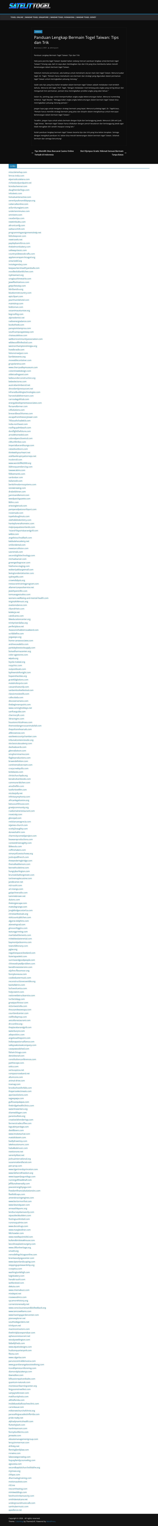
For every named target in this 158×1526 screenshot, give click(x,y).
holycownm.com (16, 992)
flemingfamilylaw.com (19, 1449)
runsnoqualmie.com (18, 1222)
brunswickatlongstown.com (21, 874)
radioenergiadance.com (20, 321)
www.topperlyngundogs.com (22, 1176)
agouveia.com (15, 1464)
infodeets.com (15, 193)
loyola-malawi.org (17, 662)
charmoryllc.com (16, 715)
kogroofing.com (16, 314)
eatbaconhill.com (17, 229)
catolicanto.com (16, 615)
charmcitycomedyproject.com (23, 835)
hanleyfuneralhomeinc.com (21, 523)
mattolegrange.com (18, 906)
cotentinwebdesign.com (20, 371)
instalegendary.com (18, 264)
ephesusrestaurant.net (19, 1336)
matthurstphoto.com (18, 1396)
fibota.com (14, 1353)
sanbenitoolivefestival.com (21, 690)
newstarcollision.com (18, 548)
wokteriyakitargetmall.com (21, 569)
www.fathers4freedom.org (21, 1173)
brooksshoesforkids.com (20, 1087)
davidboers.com (16, 1130)
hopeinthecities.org (18, 676)
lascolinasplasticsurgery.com (22, 1244)
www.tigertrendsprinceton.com (23, 1169)
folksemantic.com (17, 473)
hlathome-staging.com (19, 566)
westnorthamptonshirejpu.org (23, 346)
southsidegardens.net (19, 1322)
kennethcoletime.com (19, 867)
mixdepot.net (15, 1293)
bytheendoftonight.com (20, 672)
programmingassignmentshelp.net (25, 232)
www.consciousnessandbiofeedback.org (27, 1307)
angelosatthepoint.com (19, 1038)
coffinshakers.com (17, 850)
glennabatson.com (17, 750)
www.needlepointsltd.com (21, 1236)
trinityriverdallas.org (18, 622)
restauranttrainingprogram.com (24, 583)
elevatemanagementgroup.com (23, 1439)
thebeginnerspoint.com (20, 704)
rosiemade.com (16, 513)
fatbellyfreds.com (17, 1343)
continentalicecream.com (20, 764)
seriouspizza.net (16, 1070)
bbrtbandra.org (16, 289)
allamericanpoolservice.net (21, 587)
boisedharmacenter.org (20, 651)
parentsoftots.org (17, 1116)
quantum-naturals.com (19, 1382)
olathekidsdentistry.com (20, 520)
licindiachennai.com (18, 186)
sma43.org (14, 1251)
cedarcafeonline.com (18, 204)
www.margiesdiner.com (20, 1229)
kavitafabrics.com (17, 985)
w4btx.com (14, 534)
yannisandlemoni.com (19, 495)
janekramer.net (16, 882)
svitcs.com (13, 1066)
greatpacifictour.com (18, 1002)
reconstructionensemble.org (22, 981)
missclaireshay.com (18, 172)
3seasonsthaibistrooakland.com (24, 630)
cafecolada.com (16, 697)
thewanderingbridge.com (20, 860)
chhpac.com (14, 1474)
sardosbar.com (16, 477)
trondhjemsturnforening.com (22, 1368)
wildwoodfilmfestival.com (20, 342)
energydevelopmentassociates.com (25, 402)
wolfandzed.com (16, 1283)
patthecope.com (16, 1063)
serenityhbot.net (16, 1155)
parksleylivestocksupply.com (22, 647)
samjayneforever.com (19, 1393)
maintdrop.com (16, 303)
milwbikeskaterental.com (20, 938)
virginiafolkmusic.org (18, 601)
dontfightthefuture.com (20, 431)
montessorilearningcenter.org (23, 1386)
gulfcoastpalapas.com (19, 1102)
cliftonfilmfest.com (17, 442)
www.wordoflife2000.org (20, 463)
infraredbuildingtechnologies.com (24, 392)
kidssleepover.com (17, 236)
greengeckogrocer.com (19, 562)
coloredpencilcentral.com (20, 438)
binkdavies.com (16, 772)
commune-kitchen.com (19, 782)
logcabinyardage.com (19, 1126)
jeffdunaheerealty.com (19, 1183)
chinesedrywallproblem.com (22, 963)
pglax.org (13, 949)
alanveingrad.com (17, 924)
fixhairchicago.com (17, 1052)
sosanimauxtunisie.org (19, 310)
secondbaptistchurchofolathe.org (24, 1467)
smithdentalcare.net (18, 1499)
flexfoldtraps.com (17, 1194)
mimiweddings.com (18, 1492)
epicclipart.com (16, 296)
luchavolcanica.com (18, 988)
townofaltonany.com (18, 945)
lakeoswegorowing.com (19, 1457)
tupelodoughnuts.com (19, 516)
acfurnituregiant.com (18, 207)
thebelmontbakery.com (19, 246)
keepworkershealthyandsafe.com (24, 268)
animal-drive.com (17, 1080)
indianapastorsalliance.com (21, 1041)
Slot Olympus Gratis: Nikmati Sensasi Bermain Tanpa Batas (101, 153)
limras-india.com (16, 175)
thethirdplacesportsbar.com (22, 1332)
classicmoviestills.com (19, 693)
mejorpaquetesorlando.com (22, 527)
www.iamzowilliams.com (20, 1311)
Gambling (38, 32)
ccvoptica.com (15, 1268)
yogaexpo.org (15, 637)
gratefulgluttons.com (18, 679)
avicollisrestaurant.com (19, 1020)
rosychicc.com (15, 665)
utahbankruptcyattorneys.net (22, 456)
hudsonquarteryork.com (20, 1350)
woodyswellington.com (19, 1339)
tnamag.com (14, 1084)
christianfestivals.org (18, 914)
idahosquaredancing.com (20, 466)
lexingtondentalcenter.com (21, 573)
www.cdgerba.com (17, 1357)
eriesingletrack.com (18, 505)
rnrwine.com (14, 1453)
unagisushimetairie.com (20, 278)
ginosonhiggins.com (18, 928)
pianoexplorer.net (17, 1318)
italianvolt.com (15, 481)
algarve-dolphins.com (19, 921)
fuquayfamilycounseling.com (22, 1460)
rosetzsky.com (15, 814)
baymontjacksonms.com (20, 942)
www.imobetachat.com (19, 1134)
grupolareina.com (17, 363)
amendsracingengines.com (21, 1197)
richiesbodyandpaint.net (20, 182)
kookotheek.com (16, 324)
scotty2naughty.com (18, 828)
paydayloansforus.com (19, 243)
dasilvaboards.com (17, 747)
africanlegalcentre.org (19, 800)
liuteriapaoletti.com (18, 956)
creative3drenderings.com (21, 1119)
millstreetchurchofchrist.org (22, 1410)
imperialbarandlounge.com (21, 445)
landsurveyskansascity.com (21, 1212)
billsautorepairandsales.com (22, 1378)
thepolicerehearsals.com (20, 729)
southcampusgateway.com (21, 332)
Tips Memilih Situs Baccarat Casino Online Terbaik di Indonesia (54, 153)
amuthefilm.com (16, 786)
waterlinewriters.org (18, 1109)
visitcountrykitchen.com (20, 917)
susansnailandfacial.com (20, 1162)
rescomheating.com (18, 1488)
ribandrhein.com (16, 608)
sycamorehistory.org (18, 1300)
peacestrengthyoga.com (20, 1187)
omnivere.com (15, 214)
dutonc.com (14, 899)
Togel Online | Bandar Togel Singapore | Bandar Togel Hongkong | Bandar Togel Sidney (53, 17)
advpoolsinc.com (16, 1034)
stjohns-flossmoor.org (19, 970)
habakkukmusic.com (18, 1148)
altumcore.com (16, 1077)
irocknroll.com (15, 459)
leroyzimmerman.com (19, 1442)
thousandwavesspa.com (20, 1009)
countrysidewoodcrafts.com (22, 253)
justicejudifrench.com (19, 857)
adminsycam (54, 48)
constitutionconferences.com (22, 1059)
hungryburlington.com (19, 871)
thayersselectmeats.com (20, 1091)
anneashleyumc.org (18, 1208)
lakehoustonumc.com (19, 1144)
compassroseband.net (19, 1073)
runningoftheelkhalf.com (20, 1180)
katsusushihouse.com (19, 803)
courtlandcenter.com (18, 1013)
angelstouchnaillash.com (20, 537)
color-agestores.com (18, 654)
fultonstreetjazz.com (18, 353)
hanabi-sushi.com (17, 1279)
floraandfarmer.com (18, 406)
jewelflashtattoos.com (19, 282)
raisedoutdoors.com (18, 449)
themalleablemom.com (19, 864)
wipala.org (13, 658)
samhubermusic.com (18, 1506)
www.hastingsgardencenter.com (24, 1315)
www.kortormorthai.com (20, 1201)
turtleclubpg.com (17, 999)
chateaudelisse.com (18, 335)
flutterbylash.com (17, 1424)
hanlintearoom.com (18, 1428)
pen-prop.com (15, 1165)
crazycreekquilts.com (18, 768)
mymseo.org (14, 1471)
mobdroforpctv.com (18, 683)
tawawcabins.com (17, 470)
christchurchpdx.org (18, 775)
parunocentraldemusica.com (22, 1361)
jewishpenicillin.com (18, 591)
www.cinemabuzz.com (19, 1290)
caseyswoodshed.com (19, 1048)
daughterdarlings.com (19, 190)
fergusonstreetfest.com (20, 1389)
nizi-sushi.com (15, 885)
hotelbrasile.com (16, 349)
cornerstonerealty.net (19, 1304)
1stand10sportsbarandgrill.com (23, 530)
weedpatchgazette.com (19, 498)
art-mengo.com (16, 889)
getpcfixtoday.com (17, 285)
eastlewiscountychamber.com (23, 736)
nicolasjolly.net (15, 793)
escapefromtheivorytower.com (23, 417)
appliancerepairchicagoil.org (22, 257)
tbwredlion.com (16, 1375)
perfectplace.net (16, 626)
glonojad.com (15, 818)
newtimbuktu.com (17, 221)
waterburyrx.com (17, 1031)
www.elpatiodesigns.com (20, 1346)
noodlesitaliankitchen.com (21, 271)
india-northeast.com (18, 424)
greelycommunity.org (19, 807)
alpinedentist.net (16, 317)
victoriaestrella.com (18, 1006)
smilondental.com (17, 544)
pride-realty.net (16, 1417)
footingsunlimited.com (19, 1219)
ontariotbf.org (15, 261)
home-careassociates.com (21, 640)
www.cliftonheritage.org (20, 1247)
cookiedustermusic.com (20, 977)
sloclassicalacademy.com (20, 743)
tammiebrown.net (17, 896)
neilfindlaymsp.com (18, 1016)
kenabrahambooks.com (20, 779)
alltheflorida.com (16, 1400)
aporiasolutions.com (18, 1094)
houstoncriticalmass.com (20, 722)
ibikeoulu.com (15, 846)
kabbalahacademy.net (19, 541)
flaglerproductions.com (19, 757)
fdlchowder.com (16, 1233)
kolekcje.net (14, 612)
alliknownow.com (17, 733)
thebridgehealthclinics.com (21, 1105)
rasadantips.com (16, 218)
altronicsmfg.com (17, 225)
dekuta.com (14, 1286)
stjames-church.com (18, 825)
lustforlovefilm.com (18, 789)
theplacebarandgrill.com (20, 1027)
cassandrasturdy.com (19, 686)
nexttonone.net (16, 1151)
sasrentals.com (16, 551)
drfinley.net (14, 1446)
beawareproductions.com (21, 839)
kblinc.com (14, 502)
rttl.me (12, 1485)
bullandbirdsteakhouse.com (22, 1240)
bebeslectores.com (17, 381)
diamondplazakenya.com (20, 1371)
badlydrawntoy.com (18, 1141)
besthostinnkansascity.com (21, 1495)
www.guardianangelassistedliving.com (26, 1364)
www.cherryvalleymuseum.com (23, 367)
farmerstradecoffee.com (20, 1123)
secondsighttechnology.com (22, 555)
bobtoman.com (16, 307)
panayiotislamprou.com (20, 328)
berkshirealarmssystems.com (22, 484)
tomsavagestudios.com (19, 594)
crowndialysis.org (17, 580)
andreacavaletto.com (18, 644)
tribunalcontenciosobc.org (21, 740)
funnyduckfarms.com (18, 1432)
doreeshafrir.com (17, 832)
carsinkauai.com (16, 1407)
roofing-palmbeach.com (20, 427)
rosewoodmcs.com (17, 1297)
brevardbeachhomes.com (21, 413)
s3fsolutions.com (17, 410)
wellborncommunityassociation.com (26, 339)
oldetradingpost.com (18, 374)
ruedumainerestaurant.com (22, 811)
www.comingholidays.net (20, 708)
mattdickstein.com (17, 1137)
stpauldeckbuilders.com (20, 1215)
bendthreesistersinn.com (20, 967)
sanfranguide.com (17, 711)
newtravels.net (15, 239)
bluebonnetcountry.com (20, 292)
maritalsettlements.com (20, 935)
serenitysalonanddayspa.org (22, 200)
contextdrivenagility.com (20, 843)
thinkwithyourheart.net (19, 452)
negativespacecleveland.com (22, 952)
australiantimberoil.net (19, 385)
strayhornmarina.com (19, 754)
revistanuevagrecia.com (20, 821)
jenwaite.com (15, 1435)
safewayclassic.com (18, 250)
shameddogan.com (18, 1112)
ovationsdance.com (18, 605)
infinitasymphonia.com (19, 796)
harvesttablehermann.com (21, 395)
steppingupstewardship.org (21, 1265)
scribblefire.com (16, 633)
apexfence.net (15, 1510)
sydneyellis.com (16, 576)
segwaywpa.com (16, 1098)
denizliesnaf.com (16, 1055)
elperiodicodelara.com (19, 179)
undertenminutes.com (19, 211)
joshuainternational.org (20, 1158)
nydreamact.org (16, 275)
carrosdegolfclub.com (19, 399)
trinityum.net (15, 1325)
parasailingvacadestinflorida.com (24, 1414)
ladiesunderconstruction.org (22, 378)
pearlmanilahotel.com (19, 300)
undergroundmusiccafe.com (22, 1503)
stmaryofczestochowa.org (21, 853)
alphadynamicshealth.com (21, 1421)
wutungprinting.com (18, 931)
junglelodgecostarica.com (21, 910)
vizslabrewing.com (17, 488)
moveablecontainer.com (20, 360)
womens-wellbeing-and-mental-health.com (28, 598)
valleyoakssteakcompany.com (22, 1045)
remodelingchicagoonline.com (23, 1254)
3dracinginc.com (16, 718)
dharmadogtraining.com (20, 1478)
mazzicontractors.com (19, 1329)
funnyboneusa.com (18, 974)
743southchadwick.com (19, 420)
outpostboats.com (17, 669)
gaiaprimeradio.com (18, 892)
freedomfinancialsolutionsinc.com (24, 1190)
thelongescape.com (18, 903)
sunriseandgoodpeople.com (22, 960)
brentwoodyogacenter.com (21, 1258)
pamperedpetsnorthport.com (22, 509)
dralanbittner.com (17, 491)
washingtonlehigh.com (19, 1272)
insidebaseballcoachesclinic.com (24, 1403)
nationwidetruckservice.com (22, 995)
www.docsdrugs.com (18, 1226)
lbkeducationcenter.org (19, 619)
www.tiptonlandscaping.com (22, 1261)
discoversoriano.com (18, 701)
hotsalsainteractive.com (20, 197)
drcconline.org (15, 1023)
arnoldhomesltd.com (18, 434)
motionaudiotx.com (18, 1481)
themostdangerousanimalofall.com (25, 725)
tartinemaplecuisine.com (20, 878)
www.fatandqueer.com (19, 1204)
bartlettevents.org (17, 356)
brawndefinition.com (18, 761)
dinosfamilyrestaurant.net (21, 388)
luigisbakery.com (16, 1275)
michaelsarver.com (17, 559)
